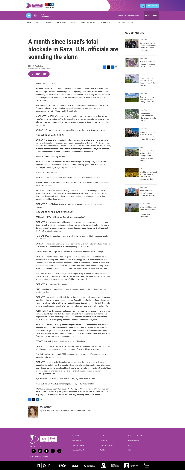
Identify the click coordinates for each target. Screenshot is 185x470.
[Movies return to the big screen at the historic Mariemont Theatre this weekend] (132, 132)
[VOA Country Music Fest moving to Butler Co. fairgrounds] (132, 62)
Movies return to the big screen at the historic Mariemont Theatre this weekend (148, 135)
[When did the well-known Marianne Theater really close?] (132, 191)
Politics (142, 147)
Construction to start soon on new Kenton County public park (147, 99)
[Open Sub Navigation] (32, 22)
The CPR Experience (78, 436)
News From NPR (145, 204)
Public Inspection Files (135, 436)
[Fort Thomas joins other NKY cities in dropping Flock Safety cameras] (132, 78)
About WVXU (76, 440)
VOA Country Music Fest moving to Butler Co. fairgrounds (148, 64)
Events (102, 436)
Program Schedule (78, 445)
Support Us (106, 22)
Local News (143, 40)
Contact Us (103, 440)
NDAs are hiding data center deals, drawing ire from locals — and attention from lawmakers (148, 212)
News (28, 22)
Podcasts (61, 22)
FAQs (130, 445)
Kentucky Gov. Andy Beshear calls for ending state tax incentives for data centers (147, 155)
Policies (102, 450)
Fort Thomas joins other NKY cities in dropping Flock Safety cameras (148, 81)
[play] (29, 15)
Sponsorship (119, 22)
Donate (153, 6)
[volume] (35, 15)
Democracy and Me (106, 445)
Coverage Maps (133, 440)
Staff (129, 450)
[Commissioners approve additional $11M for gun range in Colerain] (132, 114)
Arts (141, 169)
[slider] (38, 15)
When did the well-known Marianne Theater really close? (147, 193)
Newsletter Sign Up (78, 450)
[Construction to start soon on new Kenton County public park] (132, 97)
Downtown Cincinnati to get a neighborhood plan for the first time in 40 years (148, 46)
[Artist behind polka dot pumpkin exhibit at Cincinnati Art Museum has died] (132, 172)
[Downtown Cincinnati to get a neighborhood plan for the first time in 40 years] (132, 43)
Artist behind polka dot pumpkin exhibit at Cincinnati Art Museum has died (148, 175)
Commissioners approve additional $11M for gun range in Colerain (148, 117)
